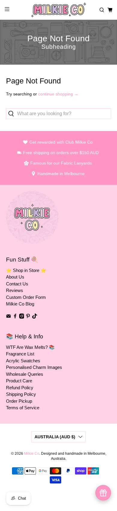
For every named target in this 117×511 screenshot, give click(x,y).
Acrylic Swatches (23, 360)
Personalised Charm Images (34, 367)
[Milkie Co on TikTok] (34, 317)
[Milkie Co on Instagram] (21, 317)
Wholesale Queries (24, 374)
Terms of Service (22, 407)
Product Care (19, 380)
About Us (15, 276)
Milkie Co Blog (20, 303)
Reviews (14, 290)
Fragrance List (20, 353)
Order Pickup (19, 401)
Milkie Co (31, 453)
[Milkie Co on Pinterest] (28, 317)
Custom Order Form (26, 297)
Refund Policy (19, 387)
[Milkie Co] (58, 9)
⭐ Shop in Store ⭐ (26, 270)
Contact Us (17, 283)
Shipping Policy (21, 394)
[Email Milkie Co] (8, 317)
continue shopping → (58, 94)
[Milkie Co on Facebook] (15, 317)
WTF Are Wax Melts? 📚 (30, 347)
